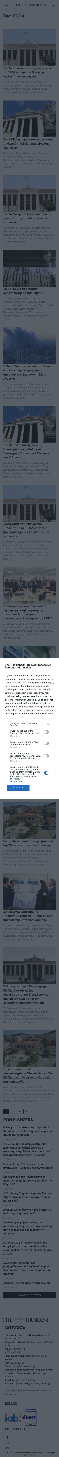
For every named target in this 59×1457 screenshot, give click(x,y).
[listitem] (29, 724)
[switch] (46, 732)
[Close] (52, 665)
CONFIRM (18, 788)
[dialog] (29, 728)
